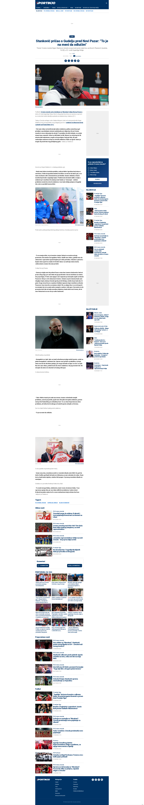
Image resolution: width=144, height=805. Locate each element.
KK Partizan (89, 11)
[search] (106, 3)
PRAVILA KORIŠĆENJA (78, 791)
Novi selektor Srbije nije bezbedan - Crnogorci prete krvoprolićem (101, 355)
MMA (71, 7)
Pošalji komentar (74, 565)
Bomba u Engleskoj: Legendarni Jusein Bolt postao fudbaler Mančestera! (67, 707)
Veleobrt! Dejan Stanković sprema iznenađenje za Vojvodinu (65, 680)
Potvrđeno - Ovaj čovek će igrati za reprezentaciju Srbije (101, 366)
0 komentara (44, 565)
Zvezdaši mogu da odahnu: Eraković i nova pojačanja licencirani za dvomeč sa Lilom (67, 515)
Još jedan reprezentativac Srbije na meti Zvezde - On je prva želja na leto (68, 539)
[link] (75, 61)
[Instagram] (96, 780)
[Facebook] (65, 61)
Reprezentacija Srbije (100, 326)
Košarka (46, 7)
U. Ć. (74, 53)
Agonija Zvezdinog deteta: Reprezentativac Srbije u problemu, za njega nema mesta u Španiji (67, 744)
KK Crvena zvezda (79, 11)
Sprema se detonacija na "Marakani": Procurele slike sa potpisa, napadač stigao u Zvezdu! (66, 768)
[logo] (45, 3)
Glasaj (97, 179)
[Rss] (102, 780)
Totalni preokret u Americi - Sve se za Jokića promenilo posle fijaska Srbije (101, 342)
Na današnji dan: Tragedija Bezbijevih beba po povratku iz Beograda (66, 551)
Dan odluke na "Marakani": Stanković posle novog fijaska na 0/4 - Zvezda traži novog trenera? (67, 644)
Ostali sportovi (62, 7)
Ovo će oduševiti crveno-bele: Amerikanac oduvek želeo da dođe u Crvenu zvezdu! (101, 252)
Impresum (75, 784)
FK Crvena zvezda (49, 11)
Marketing (75, 786)
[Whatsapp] (72, 61)
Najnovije (39, 11)
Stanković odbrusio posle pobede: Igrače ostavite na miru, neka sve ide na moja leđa (68, 656)
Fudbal (38, 7)
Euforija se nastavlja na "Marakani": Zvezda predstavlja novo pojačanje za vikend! (66, 720)
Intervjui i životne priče (91, 7)
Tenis (53, 7)
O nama (75, 782)
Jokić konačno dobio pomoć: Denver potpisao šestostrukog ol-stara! (101, 212)
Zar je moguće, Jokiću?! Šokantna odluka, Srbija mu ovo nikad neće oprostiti (101, 317)
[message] (78, 61)
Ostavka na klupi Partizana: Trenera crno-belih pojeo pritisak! (68, 756)
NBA (95, 208)
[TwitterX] (69, 61)
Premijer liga (57, 547)
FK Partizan (68, 11)
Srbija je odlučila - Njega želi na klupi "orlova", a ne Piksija (101, 329)
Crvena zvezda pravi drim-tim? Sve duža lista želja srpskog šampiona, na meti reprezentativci (67, 527)
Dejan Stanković (64, 502)
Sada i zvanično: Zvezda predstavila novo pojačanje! (68, 732)
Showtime (78, 7)
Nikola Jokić (59, 11)
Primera (55, 740)
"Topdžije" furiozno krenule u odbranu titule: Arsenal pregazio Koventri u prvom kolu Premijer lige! (68, 696)
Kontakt (75, 788)
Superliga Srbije (52, 502)
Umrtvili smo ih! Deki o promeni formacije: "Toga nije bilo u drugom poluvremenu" (68, 668)
